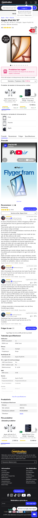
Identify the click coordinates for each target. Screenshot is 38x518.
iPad (7, 17)
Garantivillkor (5, 474)
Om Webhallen (30, 472)
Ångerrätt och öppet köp (8, 476)
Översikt (4, 136)
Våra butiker (29, 470)
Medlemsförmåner (31, 483)
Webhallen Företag (31, 479)
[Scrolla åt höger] (35, 95)
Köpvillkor (4, 470)
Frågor (20, 136)
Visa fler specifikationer (19, 396)
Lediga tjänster (30, 476)
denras (8, 218)
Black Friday (4, 484)
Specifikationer (30, 136)
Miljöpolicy (29, 474)
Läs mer (19, 201)
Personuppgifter (5, 479)
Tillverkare (29, 477)
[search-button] (35, 8)
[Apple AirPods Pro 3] (10, 92)
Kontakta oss (19, 491)
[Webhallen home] (6, 2)
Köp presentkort (30, 481)
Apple (2, 17)
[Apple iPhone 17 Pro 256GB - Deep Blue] (28, 92)
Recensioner (12, 136)
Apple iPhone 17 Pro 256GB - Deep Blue (28, 99)
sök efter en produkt (29, 77)
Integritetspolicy (5, 481)
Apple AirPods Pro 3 (10, 99)
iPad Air (12, 17)
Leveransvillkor (5, 472)
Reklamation (4, 477)
